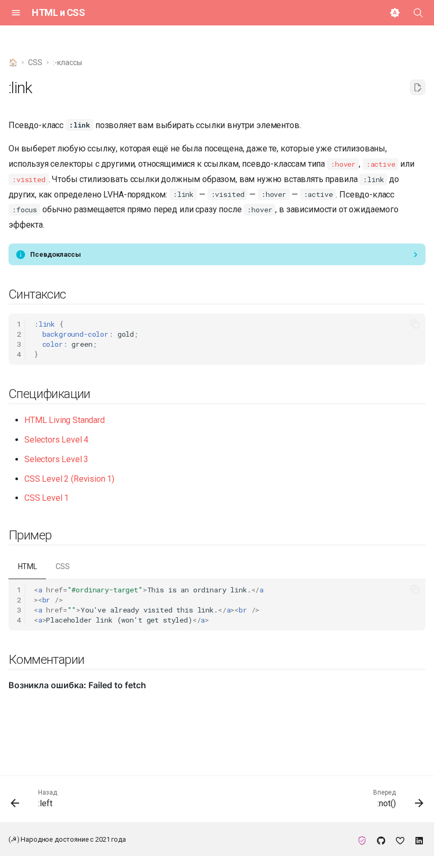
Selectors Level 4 (56, 440)
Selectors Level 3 (56, 459)
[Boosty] (400, 839)
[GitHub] (381, 839)
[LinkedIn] (419, 839)
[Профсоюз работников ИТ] (362, 839)
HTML (27, 566)
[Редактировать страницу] (418, 87)
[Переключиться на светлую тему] (394, 12)
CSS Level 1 (46, 498)
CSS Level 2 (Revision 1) (69, 479)
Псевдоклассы (55, 254)
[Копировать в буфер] (415, 324)
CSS (63, 566)
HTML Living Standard (64, 420)
